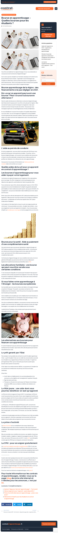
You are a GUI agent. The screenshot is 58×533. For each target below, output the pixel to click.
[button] (6, 504)
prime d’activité (7, 425)
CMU (30, 262)
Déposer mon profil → (44, 8)
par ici (30, 470)
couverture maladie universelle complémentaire (15, 446)
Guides (13, 14)
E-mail (43, 77)
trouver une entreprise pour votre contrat (22, 467)
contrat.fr (12, 524)
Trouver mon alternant (48, 35)
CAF (29, 438)
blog (9, 478)
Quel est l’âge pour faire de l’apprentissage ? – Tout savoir (21, 489)
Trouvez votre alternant (49, 1)
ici (2, 482)
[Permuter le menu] (56, 8)
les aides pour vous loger (13, 210)
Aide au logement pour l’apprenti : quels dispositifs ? (19, 491)
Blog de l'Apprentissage (7, 14)
